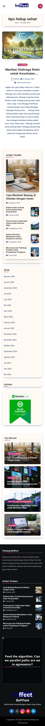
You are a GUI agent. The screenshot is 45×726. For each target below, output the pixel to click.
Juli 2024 (7, 363)
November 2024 (10, 340)
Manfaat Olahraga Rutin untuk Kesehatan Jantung (22, 73)
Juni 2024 (8, 369)
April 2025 (8, 311)
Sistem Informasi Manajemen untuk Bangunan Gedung (14, 237)
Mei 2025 (7, 305)
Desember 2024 (10, 334)
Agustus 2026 (9, 276)
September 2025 (10, 288)
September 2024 (10, 351)
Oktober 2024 (9, 346)
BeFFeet (22, 700)
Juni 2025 (8, 299)
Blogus (34, 720)
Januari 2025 (9, 328)
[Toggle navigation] (4, 6)
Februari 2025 (9, 323)
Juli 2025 (7, 294)
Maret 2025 (8, 317)
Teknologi (11, 478)
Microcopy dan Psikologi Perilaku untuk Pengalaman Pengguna (16, 250)
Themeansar (22, 723)
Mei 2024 (7, 374)
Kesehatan (23, 65)
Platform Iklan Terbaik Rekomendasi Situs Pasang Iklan (15, 210)
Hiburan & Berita (14, 454)
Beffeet (17, 79)
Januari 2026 (9, 282)
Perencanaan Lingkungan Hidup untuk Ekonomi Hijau (17, 223)
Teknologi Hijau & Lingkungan (19, 501)
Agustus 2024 (9, 357)
